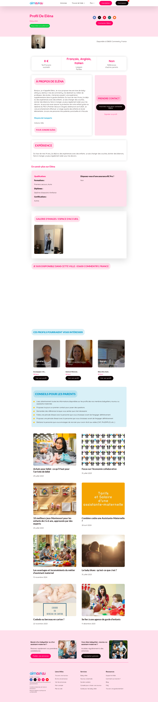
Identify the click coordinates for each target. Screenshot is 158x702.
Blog (107, 682)
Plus (91, 3)
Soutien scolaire (85, 682)
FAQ (107, 685)
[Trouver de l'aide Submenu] (84, 3)
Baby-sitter (84, 675)
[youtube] (47, 679)
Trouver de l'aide (77, 3)
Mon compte (59, 685)
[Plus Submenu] (94, 3)
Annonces (63, 3)
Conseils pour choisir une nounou (90, 685)
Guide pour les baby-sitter (88, 689)
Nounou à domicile (86, 679)
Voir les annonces (60, 682)
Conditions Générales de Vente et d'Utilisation (38, 687)
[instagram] (39, 679)
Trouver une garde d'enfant (114, 689)
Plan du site (58, 689)
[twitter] (35, 679)
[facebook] (31, 679)
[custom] (43, 679)
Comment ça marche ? (113, 679)
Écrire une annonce (61, 679)
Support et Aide (111, 675)
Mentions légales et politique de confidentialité (38, 691)
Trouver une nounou (61, 675)
